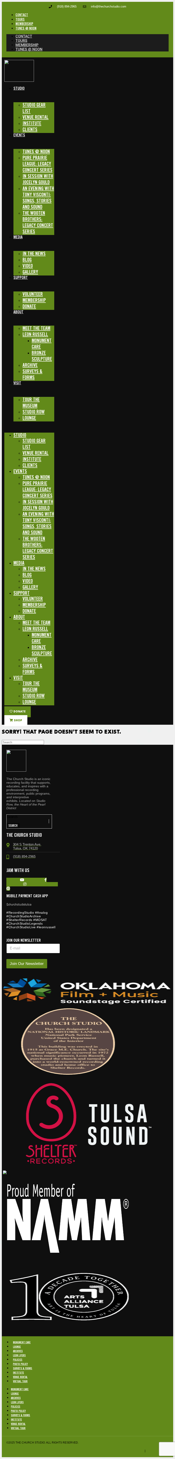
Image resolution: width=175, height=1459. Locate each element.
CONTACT (21, 15)
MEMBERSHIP (24, 24)
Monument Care (41, 344)
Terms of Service (130, 1450)
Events (19, 135)
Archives (18, 1351)
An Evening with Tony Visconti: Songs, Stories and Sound (38, 197)
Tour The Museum (31, 403)
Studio (19, 88)
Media (18, 237)
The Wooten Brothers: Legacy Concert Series (38, 222)
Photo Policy (20, 1364)
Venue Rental (20, 1377)
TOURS (20, 19)
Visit (17, 383)
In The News (34, 254)
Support (20, 278)
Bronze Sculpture (42, 356)
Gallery (30, 272)
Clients (30, 130)
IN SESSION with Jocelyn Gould (38, 179)
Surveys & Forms (32, 374)
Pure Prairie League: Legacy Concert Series (37, 164)
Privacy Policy (157, 1450)
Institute (18, 1373)
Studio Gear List (34, 108)
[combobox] (28, 821)
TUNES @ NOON (25, 28)
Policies (17, 1360)
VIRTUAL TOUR (20, 1381)
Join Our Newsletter (27, 964)
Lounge (29, 418)
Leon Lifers (19, 1355)
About (18, 312)
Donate (29, 306)
